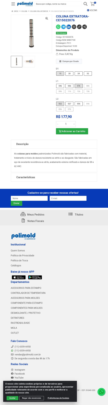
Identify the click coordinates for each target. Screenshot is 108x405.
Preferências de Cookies (58, 398)
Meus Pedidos (35, 214)
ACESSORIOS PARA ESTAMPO (26, 288)
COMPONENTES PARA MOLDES (27, 308)
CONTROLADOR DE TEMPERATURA (28, 293)
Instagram (19, 369)
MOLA (14, 328)
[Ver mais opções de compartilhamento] (84, 27)
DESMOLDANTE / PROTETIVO (25, 313)
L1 (57, 81)
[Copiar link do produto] (79, 27)
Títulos (78, 214)
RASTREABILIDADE (20, 323)
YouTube (19, 377)
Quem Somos (18, 250)
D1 (57, 69)
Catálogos (16, 265)
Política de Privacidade (22, 255)
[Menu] (13, 4)
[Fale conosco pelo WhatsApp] (101, 392)
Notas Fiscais (35, 221)
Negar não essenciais (31, 398)
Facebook (19, 373)
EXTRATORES (17, 318)
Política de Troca (19, 260)
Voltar (93, 10)
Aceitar (12, 398)
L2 (57, 99)
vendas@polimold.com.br (27, 354)
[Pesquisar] (85, 4)
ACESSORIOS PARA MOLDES (25, 298)
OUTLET (15, 333)
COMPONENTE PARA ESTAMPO (27, 303)
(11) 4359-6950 (22, 350)
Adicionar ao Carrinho (73, 131)
